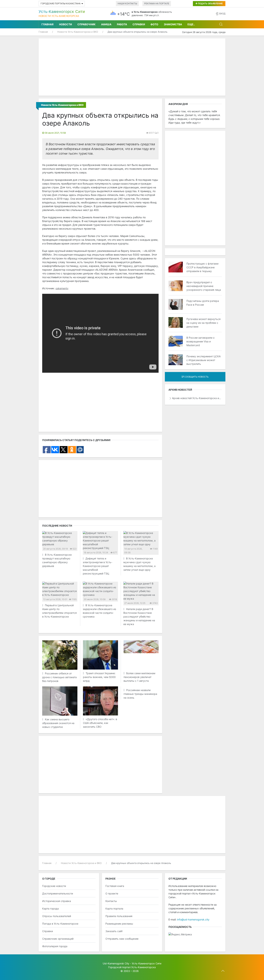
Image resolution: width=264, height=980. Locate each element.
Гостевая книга (114, 885)
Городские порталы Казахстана (60, 3)
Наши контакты (127, 3)
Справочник (86, 24)
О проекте (111, 893)
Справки (139, 24)
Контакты (111, 901)
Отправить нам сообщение (121, 938)
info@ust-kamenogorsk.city (193, 919)
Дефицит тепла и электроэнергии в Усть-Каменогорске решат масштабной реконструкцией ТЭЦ (97, 566)
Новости (65, 24)
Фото (154, 24)
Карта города (50, 908)
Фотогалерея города (54, 946)
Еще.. (191, 24)
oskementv (61, 288)
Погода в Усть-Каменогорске (60, 923)
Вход (222, 13)
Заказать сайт (114, 931)
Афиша (106, 24)
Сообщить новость (196, 376)
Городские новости (54, 885)
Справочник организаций (57, 938)
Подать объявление (210, 3)
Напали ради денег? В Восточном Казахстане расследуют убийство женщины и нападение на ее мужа (139, 616)
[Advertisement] (132, 67)
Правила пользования (118, 916)
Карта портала (114, 908)
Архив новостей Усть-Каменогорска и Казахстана (197, 398)
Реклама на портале (156, 3)
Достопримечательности (57, 893)
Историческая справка (56, 901)
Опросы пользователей (56, 916)
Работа (122, 24)
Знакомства (173, 24)
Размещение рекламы (119, 923)
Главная (47, 24)
